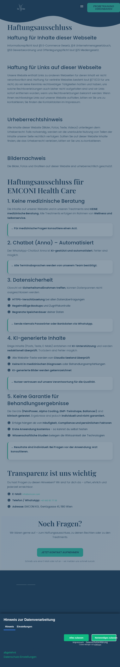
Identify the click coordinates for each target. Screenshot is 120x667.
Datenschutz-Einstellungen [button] (20, 657)
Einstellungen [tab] (24, 626)
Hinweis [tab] (9, 626)
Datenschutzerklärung (97, 642)
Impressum (78, 642)
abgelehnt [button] (10, 652)
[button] (76, 637)
